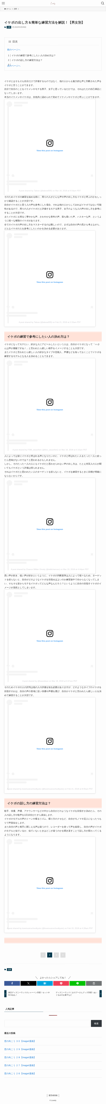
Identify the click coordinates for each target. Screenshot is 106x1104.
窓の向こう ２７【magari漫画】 (20, 1065)
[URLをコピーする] (94, 983)
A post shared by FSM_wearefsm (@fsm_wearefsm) (35, 450)
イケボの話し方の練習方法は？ (27, 60)
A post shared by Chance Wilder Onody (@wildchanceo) (35, 569)
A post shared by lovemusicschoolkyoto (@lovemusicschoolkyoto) (35, 789)
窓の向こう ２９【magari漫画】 (20, 1049)
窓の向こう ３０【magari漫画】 (20, 1041)
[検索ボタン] (102, 3)
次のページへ (13, 66)
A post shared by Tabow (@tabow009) (35, 191)
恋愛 (8, 27)
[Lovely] (53, 3)
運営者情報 (53, 1095)
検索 (96, 1023)
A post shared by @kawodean (35, 681)
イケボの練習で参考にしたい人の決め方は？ (34, 55)
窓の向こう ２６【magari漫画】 (20, 1073)
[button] (12, 983)
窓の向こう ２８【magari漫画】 (20, 1057)
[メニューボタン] (3, 3)
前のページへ (13, 49)
